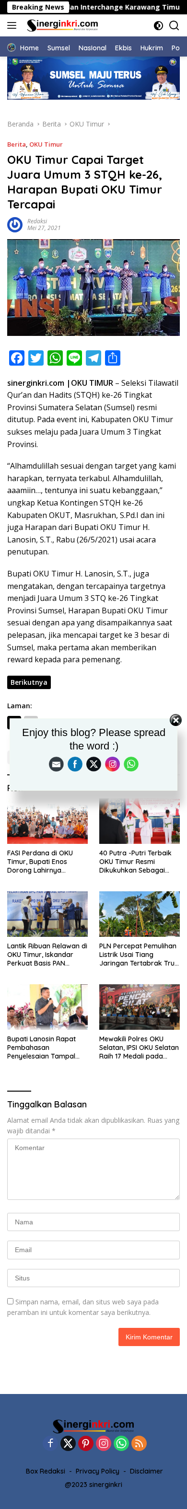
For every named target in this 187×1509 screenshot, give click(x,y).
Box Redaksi (45, 1471)
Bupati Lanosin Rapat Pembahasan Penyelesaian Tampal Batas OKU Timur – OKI (44, 1048)
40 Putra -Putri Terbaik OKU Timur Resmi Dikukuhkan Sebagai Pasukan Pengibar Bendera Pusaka (135, 862)
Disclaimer (146, 1471)
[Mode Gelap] (158, 26)
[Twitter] (68, 1444)
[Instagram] (103, 1444)
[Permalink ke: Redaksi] (15, 223)
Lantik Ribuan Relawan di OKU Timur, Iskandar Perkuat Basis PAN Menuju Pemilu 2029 (47, 955)
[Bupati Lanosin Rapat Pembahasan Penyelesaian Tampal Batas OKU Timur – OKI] (47, 1007)
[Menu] (13, 25)
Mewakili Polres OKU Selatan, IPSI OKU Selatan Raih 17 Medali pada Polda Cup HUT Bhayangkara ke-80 (139, 1048)
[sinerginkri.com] (61, 25)
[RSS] (139, 1444)
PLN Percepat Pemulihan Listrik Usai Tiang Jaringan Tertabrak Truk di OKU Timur (138, 955)
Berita (16, 144)
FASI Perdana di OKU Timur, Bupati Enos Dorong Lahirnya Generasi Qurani (40, 862)
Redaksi (37, 221)
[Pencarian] (174, 26)
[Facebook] (50, 1444)
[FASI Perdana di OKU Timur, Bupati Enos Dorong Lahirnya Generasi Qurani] (47, 821)
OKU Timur (46, 144)
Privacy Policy (97, 1471)
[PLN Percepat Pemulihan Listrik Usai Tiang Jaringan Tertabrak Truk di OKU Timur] (139, 914)
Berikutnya (29, 682)
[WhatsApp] (121, 1444)
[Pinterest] (86, 1444)
